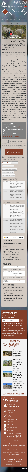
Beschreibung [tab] (6, 162)
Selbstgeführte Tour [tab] (8, 172)
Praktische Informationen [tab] (9, 169)
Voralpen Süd (14, 445)
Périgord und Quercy (18, 440)
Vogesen (22, 443)
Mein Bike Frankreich (17, 6)
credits (10, 461)
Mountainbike (10, 323)
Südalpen (17, 443)
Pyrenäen (11, 443)
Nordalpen (10, 440)
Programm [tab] (15, 162)
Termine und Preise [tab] (7, 166)
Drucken (4, 159)
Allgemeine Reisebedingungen (13, 463)
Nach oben (24, 468)
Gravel (8, 325)
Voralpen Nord (6, 445)
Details (15, 124)
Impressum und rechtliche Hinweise (14, 459)
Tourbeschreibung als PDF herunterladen (16, 158)
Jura (5, 440)
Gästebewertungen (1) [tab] (8, 175)
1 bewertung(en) (18, 136)
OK (21, 320)
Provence (5, 443)
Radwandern (17, 325)
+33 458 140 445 (16, 141)
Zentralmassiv (22, 445)
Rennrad (20, 323)
